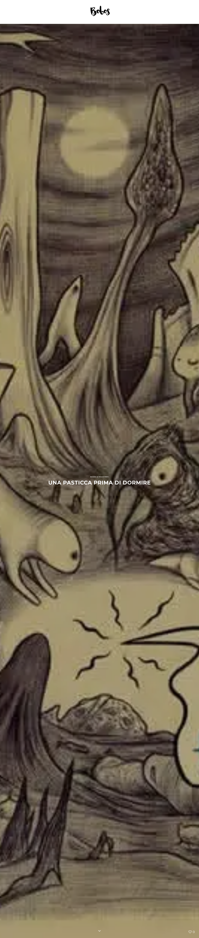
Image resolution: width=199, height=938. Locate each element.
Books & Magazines (99, 477)
